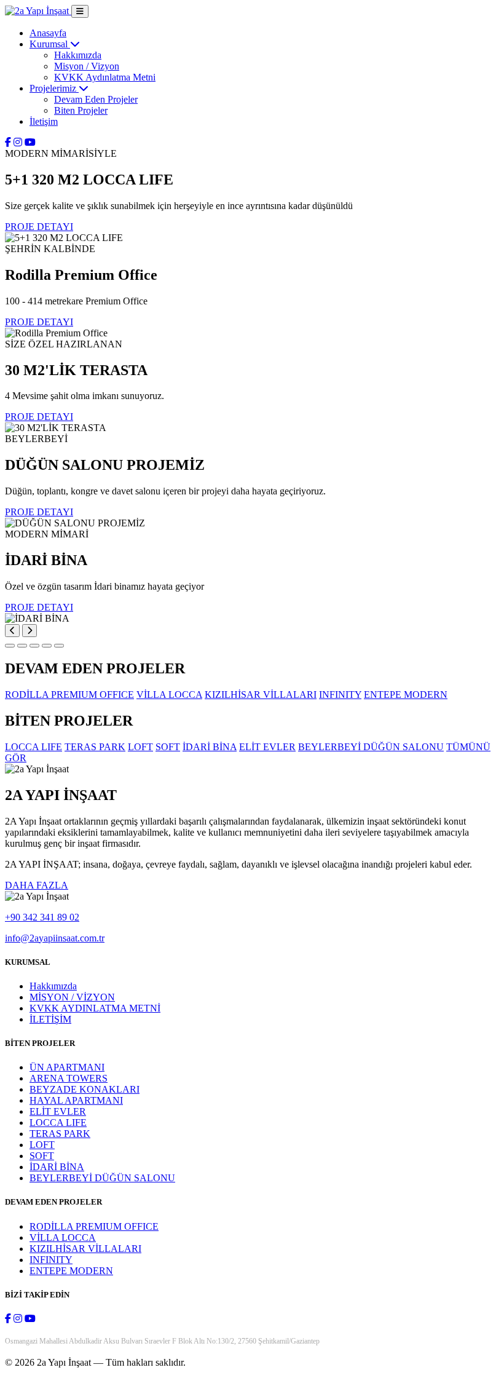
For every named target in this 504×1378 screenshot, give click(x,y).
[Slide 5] (59, 645)
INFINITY (51, 1259)
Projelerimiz (54, 88)
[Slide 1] (10, 645)
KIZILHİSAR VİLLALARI (85, 1248)
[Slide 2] (22, 645)
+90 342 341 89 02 (42, 917)
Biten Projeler (81, 110)
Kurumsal (50, 44)
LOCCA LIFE (58, 1122)
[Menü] (80, 11)
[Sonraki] (29, 630)
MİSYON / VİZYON (72, 997)
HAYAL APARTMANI (76, 1100)
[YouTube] (30, 142)
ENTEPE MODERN (71, 1270)
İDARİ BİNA (57, 1167)
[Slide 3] (34, 645)
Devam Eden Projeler (96, 99)
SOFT (42, 1155)
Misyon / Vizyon (86, 66)
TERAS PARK (60, 1133)
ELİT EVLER (58, 1111)
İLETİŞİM (50, 1019)
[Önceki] (12, 630)
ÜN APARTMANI (67, 1067)
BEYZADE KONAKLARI (85, 1089)
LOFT (42, 1144)
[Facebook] (8, 142)
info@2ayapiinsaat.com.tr (54, 938)
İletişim (44, 121)
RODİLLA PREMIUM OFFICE (94, 1226)
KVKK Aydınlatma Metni (105, 77)
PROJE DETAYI (39, 226)
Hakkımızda (77, 55)
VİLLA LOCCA (63, 1237)
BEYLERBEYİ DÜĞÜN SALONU (102, 1178)
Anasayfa (48, 33)
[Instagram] (18, 142)
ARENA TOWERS (69, 1078)
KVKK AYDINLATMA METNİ (95, 1008)
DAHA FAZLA (36, 885)
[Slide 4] (47, 645)
